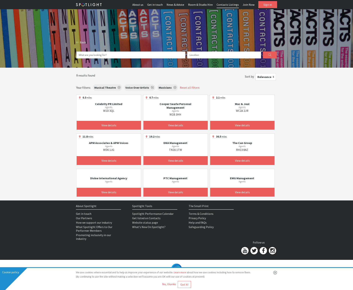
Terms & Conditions (201, 214)
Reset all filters (189, 87)
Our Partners (84, 218)
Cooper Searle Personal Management (175, 105)
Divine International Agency (108, 178)
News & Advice (175, 4)
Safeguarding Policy (201, 227)
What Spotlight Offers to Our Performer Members (94, 228)
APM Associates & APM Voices (108, 143)
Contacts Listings (228, 4)
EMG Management (242, 178)
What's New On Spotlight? (148, 227)
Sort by (249, 76)
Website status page (145, 222)
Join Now (248, 4)
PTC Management (175, 178)
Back (82, 42)
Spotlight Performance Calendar (153, 214)
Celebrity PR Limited (108, 104)
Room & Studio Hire (200, 4)
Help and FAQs (198, 222)
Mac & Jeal (242, 104)
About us (137, 4)
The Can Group (242, 143)
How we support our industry (94, 222)
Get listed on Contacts (146, 218)
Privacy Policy (197, 218)
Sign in (267, 4)
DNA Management (175, 143)
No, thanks (169, 284)
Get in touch (155, 4)
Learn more (180, 272)
